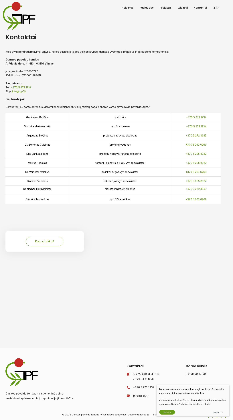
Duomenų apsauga (139, 414)
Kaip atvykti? (44, 241)
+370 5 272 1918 (21, 87)
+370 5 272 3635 (196, 135)
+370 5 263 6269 (196, 144)
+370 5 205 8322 (196, 153)
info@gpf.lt (19, 91)
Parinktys (217, 412)
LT (214, 8)
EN (217, 8)
